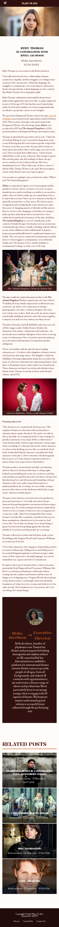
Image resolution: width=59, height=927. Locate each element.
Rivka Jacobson (31, 60)
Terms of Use (28, 921)
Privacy (17, 921)
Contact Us (40, 921)
